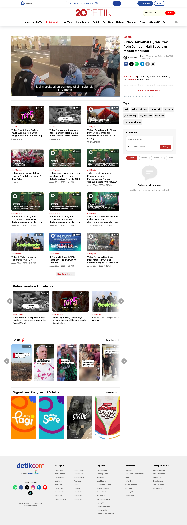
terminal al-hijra (133, 122)
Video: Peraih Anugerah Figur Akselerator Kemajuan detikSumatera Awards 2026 (64, 176)
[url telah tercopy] (147, 64)
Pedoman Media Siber (134, 474)
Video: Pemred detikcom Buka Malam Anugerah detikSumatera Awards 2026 (103, 219)
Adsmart (100, 477)
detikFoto (78, 492)
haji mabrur (146, 116)
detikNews (59, 470)
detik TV (37, 22)
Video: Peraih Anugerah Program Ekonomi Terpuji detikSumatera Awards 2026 (26, 219)
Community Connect (105, 514)
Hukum (120, 22)
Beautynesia (158, 481)
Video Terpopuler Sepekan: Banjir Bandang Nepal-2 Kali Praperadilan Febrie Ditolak (64, 133)
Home (27, 22)
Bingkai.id (101, 496)
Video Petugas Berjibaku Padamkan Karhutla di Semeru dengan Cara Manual (102, 260)
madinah (159, 116)
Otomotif (154, 22)
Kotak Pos (129, 481)
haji (126, 109)
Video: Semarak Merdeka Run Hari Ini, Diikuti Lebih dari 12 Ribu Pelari (26, 176)
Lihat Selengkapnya (65, 274)
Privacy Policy (131, 492)
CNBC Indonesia (159, 474)
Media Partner (131, 485)
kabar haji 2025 (139, 109)
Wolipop (78, 481)
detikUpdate (52, 22)
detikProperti (60, 499)
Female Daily (158, 485)
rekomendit (102, 510)
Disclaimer (129, 496)
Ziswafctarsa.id (103, 499)
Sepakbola (59, 492)
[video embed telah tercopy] (153, 64)
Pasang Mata (102, 474)
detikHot (58, 485)
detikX (77, 485)
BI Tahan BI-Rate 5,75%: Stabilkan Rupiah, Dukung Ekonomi (62, 260)
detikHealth (79, 477)
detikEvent (101, 481)
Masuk (159, 3)
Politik (96, 22)
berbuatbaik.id (103, 470)
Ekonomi (131, 22)
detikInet (58, 481)
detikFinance (60, 477)
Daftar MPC (145, 3)
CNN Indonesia (159, 470)
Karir (127, 477)
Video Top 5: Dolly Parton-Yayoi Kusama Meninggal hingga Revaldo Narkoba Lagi (27, 133)
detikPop (78, 499)
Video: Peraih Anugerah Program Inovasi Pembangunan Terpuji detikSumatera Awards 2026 (102, 177)
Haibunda (157, 477)
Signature (81, 22)
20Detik (77, 488)
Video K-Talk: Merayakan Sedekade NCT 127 (24, 258)
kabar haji (155, 109)
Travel (142, 22)
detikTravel (79, 470)
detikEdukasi (60, 474)
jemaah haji (130, 116)
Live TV (66, 22)
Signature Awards (104, 485)
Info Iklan (128, 488)
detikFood (78, 474)
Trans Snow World (104, 488)
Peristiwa (108, 22)
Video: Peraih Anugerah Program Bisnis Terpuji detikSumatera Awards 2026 (64, 219)
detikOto (58, 496)
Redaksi (128, 470)
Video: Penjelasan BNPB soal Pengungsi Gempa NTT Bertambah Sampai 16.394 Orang (102, 134)
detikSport (59, 488)
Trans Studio (102, 492)
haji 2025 (168, 109)
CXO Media (157, 488)
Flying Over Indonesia (106, 503)
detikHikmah (79, 496)
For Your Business (104, 507)
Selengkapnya (112, 340)
